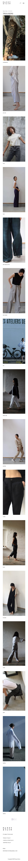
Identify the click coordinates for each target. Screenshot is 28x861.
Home (4, 11)
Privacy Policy (7, 838)
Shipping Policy (7, 842)
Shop (6, 11)
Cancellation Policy (8, 840)
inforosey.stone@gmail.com (10, 850)
